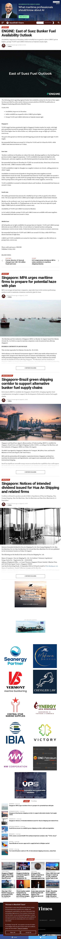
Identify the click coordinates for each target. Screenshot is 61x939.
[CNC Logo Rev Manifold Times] (45, 770)
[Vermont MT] (15, 693)
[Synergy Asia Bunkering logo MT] (45, 718)
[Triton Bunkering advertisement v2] (30, 632)
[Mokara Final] (45, 667)
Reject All (12, 932)
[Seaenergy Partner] (15, 667)
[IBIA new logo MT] (15, 744)
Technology (43, 920)
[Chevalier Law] (45, 693)
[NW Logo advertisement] (15, 770)
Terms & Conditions (23, 928)
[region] (20, 919)
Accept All (28, 932)
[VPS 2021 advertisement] (30, 798)
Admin (10, 46)
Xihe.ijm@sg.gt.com (51, 566)
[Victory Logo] (45, 744)
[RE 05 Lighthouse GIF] (30, 607)
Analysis (52, 920)
